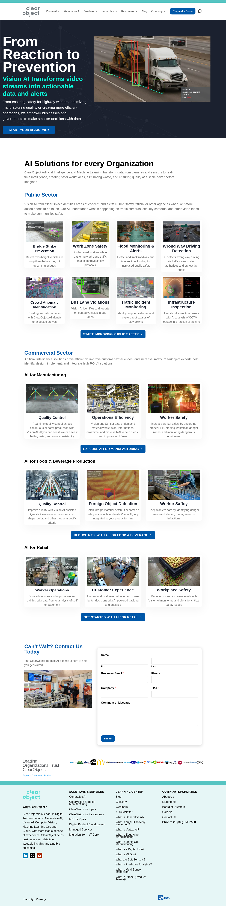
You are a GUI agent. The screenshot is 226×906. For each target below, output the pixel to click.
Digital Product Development (87, 824)
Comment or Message (115, 702)
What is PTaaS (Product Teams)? (130, 878)
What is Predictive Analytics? (134, 864)
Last (153, 666)
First (103, 666)
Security (28, 899)
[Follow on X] (32, 855)
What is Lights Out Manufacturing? (127, 843)
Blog (144, 11)
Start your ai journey (29, 130)
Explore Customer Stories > (38, 775)
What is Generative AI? (130, 817)
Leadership (169, 801)
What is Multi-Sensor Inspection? (129, 870)
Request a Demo (183, 11)
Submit (108, 738)
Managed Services (81, 829)
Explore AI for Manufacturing (111, 449)
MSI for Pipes (77, 819)
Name (106, 655)
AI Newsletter (124, 812)
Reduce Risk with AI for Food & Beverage (111, 535)
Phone (155, 673)
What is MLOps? (126, 854)
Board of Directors (173, 806)
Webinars (122, 806)
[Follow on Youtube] (39, 855)
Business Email (112, 673)
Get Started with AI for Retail (111, 617)
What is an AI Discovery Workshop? (130, 823)
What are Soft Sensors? (130, 859)
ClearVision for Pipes (82, 809)
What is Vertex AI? (127, 829)
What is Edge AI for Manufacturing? (127, 835)
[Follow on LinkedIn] (25, 855)
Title (155, 688)
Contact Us (169, 817)
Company (157, 11)
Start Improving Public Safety (111, 334)
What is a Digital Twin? (130, 849)
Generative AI (72, 11)
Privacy (41, 899)
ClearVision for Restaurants (86, 814)
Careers (167, 812)
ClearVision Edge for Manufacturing (82, 803)
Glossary (121, 801)
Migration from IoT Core (84, 834)
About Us (168, 796)
